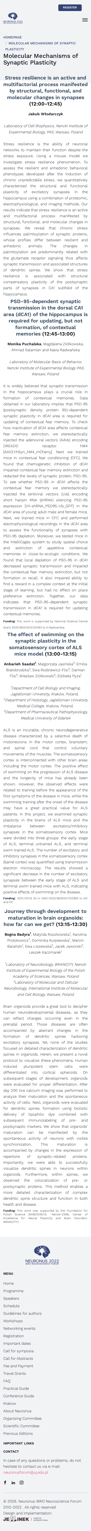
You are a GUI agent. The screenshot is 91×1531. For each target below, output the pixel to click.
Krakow (9, 1403)
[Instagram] (21, 1483)
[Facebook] (5, 1483)
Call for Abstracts (18, 1358)
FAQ (6, 1381)
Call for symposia (18, 1351)
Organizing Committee (22, 1418)
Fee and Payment (18, 1366)
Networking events (19, 1328)
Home (8, 1283)
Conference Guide (18, 1396)
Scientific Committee (21, 1426)
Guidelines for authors (22, 1313)
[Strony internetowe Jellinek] (25, 1519)
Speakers (11, 1298)
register (70, 7)
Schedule (11, 1306)
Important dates (17, 1343)
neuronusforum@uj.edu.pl (25, 1472)
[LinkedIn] (13, 1483)
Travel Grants (14, 1373)
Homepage (12, 37)
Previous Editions (18, 1433)
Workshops (13, 1321)
